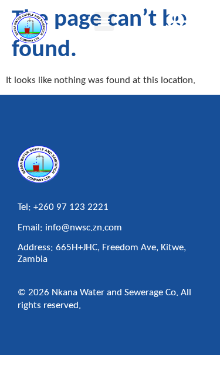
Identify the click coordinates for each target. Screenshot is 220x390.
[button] (104, 21)
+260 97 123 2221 (71, 207)
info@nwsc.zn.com (83, 228)
